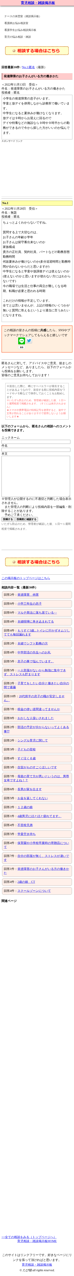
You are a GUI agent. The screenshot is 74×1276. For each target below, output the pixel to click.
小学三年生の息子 (29, 603)
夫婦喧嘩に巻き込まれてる (35, 621)
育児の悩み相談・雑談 (17, 36)
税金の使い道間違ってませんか (38, 709)
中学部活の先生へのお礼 (34, 652)
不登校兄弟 (25, 825)
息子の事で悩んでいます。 (35, 661)
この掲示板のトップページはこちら (26, 578)
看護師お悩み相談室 (16, 23)
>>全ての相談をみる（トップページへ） (29, 1237)
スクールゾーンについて (34, 890)
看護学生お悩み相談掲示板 (20, 30)
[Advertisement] (33, 169)
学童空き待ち (26, 834)
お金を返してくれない (32, 798)
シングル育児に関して (32, 740)
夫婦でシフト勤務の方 (32, 643)
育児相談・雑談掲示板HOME (37, 1241)
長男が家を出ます (29, 789)
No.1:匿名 (28, 67)
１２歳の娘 (25, 807)
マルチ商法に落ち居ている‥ (37, 612)
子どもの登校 (26, 749)
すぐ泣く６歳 (26, 758)
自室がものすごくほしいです (37, 767)
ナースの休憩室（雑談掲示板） (23, 16)
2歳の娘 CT (26, 881)
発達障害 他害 (28, 594)
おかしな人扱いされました (35, 718)
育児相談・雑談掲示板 (38, 3)
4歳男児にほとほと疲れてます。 (39, 816)
